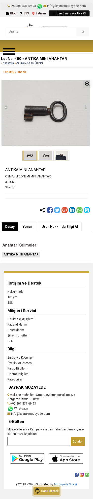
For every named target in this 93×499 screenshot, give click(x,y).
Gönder (78, 441)
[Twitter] (57, 210)
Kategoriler (14, 379)
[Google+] (64, 210)
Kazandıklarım (17, 324)
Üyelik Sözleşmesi (19, 363)
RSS (10, 341)
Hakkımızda (15, 291)
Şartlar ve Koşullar (19, 357)
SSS (26, 13)
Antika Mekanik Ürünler (29, 63)
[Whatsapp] (79, 210)
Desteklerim (15, 330)
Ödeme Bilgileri (18, 374)
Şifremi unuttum (18, 335)
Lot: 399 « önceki (15, 72)
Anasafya (8, 63)
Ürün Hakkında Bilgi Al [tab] (59, 227)
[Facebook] (49, 210)
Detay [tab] (10, 227)
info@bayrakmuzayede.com (66, 6)
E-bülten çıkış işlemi (20, 319)
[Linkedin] (72, 210)
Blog (12, 13)
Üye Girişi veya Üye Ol (71, 13)
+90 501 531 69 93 (23, 6)
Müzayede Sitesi (65, 484)
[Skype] (87, 210)
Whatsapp (20, 408)
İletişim (40, 13)
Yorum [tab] (28, 227)
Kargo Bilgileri (16, 368)
